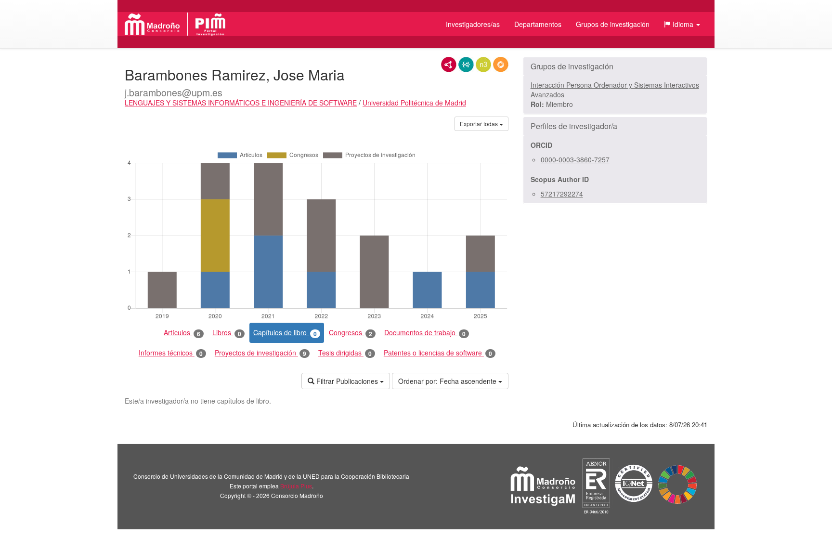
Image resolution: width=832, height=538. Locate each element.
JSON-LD (466, 64)
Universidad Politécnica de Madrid (414, 102)
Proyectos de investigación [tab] (260, 353)
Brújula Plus (296, 486)
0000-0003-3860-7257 (575, 159)
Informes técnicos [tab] (171, 353)
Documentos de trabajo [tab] (425, 333)
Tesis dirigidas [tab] (345, 353)
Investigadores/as (473, 24)
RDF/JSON (500, 64)
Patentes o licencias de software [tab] (438, 353)
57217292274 (562, 193)
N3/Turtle (483, 64)
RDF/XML (448, 64)
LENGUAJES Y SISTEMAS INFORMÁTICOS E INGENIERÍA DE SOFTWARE (241, 102)
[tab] (615, 66)
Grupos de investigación (613, 24)
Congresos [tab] (350, 333)
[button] (682, 24)
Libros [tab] (226, 333)
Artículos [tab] (182, 333)
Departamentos (537, 24)
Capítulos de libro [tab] (285, 333)
